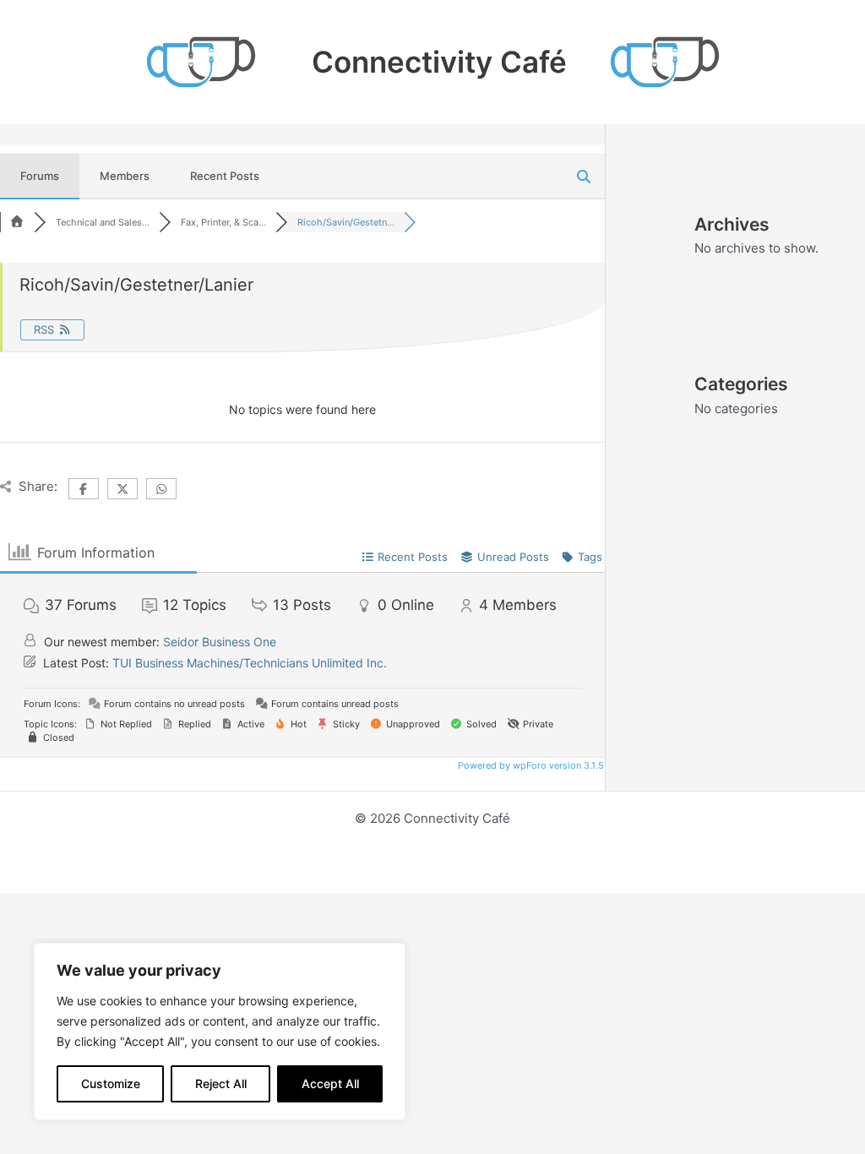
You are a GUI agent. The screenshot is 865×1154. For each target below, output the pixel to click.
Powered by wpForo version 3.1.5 (529, 765)
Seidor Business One (219, 641)
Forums (39, 175)
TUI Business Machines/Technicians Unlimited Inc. (249, 663)
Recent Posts (224, 175)
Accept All (330, 1083)
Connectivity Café (439, 61)
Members (125, 175)
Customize (110, 1083)
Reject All (221, 1083)
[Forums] (16, 222)
